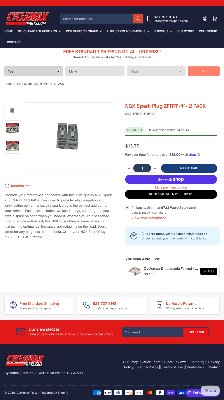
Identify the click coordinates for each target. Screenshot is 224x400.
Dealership (208, 31)
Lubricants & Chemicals (126, 31)
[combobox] (102, 19)
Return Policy (147, 367)
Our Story (185, 31)
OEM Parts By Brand (82, 31)
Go (204, 71)
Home (8, 31)
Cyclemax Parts (27, 392)
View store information (149, 218)
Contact (13, 42)
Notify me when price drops (171, 194)
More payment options (171, 187)
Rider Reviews (175, 362)
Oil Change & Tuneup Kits (37, 31)
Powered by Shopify (54, 392)
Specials (161, 31)
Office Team (151, 362)
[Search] (138, 18)
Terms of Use (172, 367)
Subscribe (195, 332)
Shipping (197, 362)
